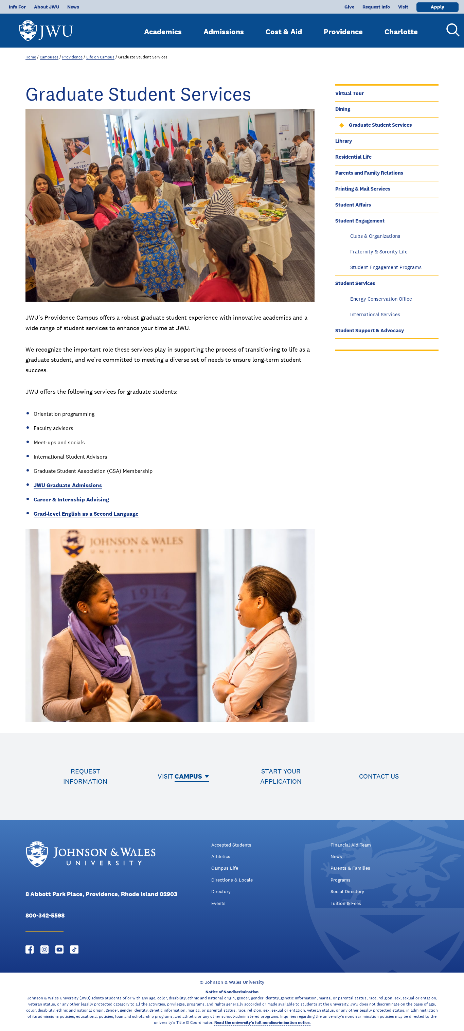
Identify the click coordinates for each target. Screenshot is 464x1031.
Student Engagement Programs (386, 267)
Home (30, 57)
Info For (17, 7)
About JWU (46, 7)
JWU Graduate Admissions (68, 485)
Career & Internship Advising (71, 499)
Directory (221, 891)
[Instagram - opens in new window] (44, 949)
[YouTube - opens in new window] (59, 949)
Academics (163, 31)
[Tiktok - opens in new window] (74, 949)
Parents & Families (350, 868)
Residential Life (353, 157)
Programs (341, 880)
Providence (343, 31)
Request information (85, 776)
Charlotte (401, 31)
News (73, 7)
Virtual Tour (349, 93)
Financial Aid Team (351, 845)
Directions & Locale (232, 880)
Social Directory (347, 891)
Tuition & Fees (346, 903)
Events (218, 903)
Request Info (376, 7)
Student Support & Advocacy (369, 330)
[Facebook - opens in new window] (29, 949)
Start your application (281, 776)
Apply (437, 7)
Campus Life (224, 868)
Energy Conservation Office (381, 299)
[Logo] (46, 27)
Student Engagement (360, 220)
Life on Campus (100, 57)
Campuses (49, 57)
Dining (342, 109)
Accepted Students (231, 845)
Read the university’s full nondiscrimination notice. (262, 1022)
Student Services (355, 283)
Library (343, 141)
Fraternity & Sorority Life (379, 251)
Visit (403, 7)
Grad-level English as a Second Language (86, 513)
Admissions (223, 31)
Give (349, 7)
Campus (188, 776)
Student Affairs (353, 204)
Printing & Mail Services (362, 188)
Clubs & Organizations (375, 236)
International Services (375, 314)
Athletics (220, 856)
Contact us (379, 776)
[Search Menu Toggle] (450, 30)
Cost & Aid (284, 31)
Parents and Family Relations (369, 173)
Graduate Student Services (380, 125)
